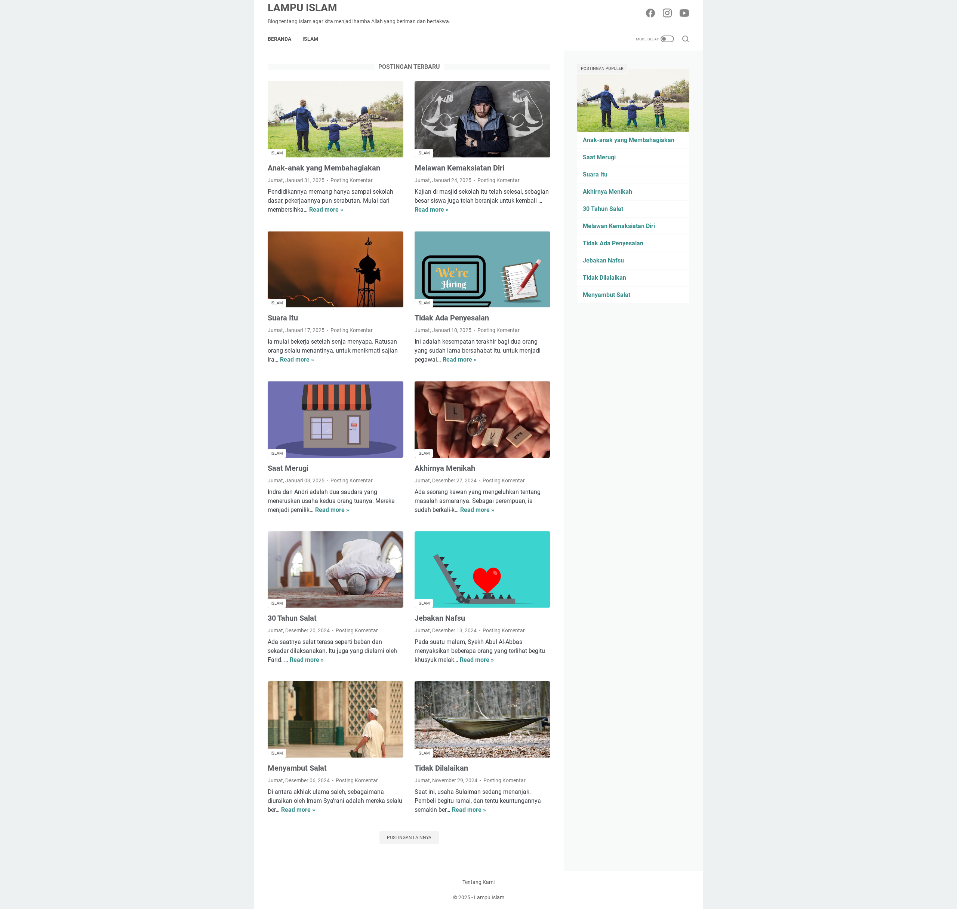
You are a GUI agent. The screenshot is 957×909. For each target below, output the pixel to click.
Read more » (326, 209)
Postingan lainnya (409, 837)
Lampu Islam (302, 7)
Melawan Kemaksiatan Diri (459, 167)
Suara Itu (283, 317)
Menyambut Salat (297, 768)
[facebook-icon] (650, 13)
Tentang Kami (478, 882)
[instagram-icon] (667, 13)
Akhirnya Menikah (445, 468)
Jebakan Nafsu (440, 618)
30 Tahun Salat (292, 618)
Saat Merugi (288, 468)
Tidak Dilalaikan (441, 768)
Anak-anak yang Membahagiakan (324, 167)
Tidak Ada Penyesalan (452, 317)
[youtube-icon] (684, 13)
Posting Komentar (351, 180)
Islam (310, 39)
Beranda (279, 39)
